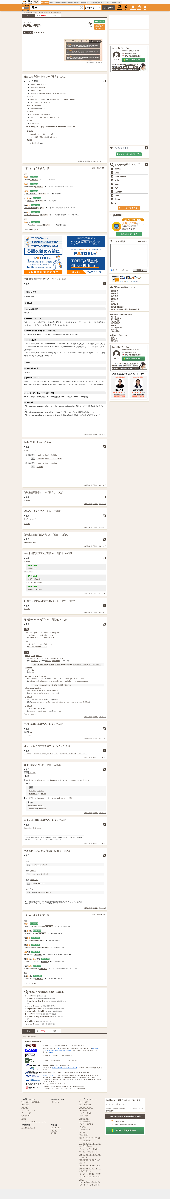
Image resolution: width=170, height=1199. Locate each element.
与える (54, 635)
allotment (44, 84)
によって (42, 678)
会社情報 (54, 1130)
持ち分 (33, 635)
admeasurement (39, 754)
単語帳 (112, 337)
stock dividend (52, 754)
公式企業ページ (56, 1128)
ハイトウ (32, 732)
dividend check (34, 1014)
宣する (33, 880)
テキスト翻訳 (119, 241)
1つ (32, 708)
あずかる (40, 791)
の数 (34, 708)
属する (78, 678)
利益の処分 (32, 568)
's (40, 637)
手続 (40, 589)
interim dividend (31, 194)
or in (38, 646)
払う (37, 126)
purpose (55, 693)
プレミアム (133, 9)
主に (33, 117)
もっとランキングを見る (129, 208)
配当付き (30, 131)
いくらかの (47, 658)
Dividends (30, 201)
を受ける (38, 105)
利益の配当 (31, 105)
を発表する (40, 805)
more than (43, 664)
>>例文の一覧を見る (31, 229)
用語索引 (89, 161)
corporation (55, 702)
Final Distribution (30, 208)
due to (47, 681)
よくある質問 (132, 1108)
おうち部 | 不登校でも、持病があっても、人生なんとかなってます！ (89, 1176)
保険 (33, 93)
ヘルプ (24, 1118)
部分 (56, 699)
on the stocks (69, 126)
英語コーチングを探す (104, 2)
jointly (33, 646)
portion (44, 637)
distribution (28, 572)
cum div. (49, 134)
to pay (54, 798)
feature (118, 199)
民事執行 (31, 589)
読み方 (26, 450)
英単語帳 (70, 2)
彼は (53, 685)
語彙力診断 (114, 339)
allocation (37, 688)
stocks (36, 961)
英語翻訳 (83, 2)
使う (33, 644)
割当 (33, 84)
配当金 (34, 102)
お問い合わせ (55, 1102)
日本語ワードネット (49, 1075)
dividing (57, 661)
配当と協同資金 (117, 307)
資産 (82, 678)
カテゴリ (103, 161)
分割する (35, 658)
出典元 (80, 161)
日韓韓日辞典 (83, 1118)
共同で (29, 644)
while (117, 203)
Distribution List (29, 187)
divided (43, 711)
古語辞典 (113, 325)
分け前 (34, 87)
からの (82, 665)
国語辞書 (113, 316)
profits (52, 99)
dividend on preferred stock (39, 1016)
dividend (42, 90)
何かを (29, 658)
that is (62, 702)
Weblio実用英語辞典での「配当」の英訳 (45, 278)
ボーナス (30, 670)
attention (57, 664)
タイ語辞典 (114, 329)
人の (29, 635)
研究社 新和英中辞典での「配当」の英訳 (45, 76)
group (85, 681)
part (26, 676)
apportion (47, 632)
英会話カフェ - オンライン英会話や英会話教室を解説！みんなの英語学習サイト (89, 1168)
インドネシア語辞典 (116, 327)
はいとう (33, 450)
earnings (43, 702)
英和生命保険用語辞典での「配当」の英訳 (46, 534)
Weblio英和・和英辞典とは (31, 1102)
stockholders (69, 99)
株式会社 (42, 699)
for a (43, 693)
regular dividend (34, 1008)
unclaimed (34, 933)
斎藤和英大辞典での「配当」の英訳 (42, 764)
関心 (85, 665)
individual (71, 681)
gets (38, 664)
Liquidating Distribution (33, 828)
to (36, 99)
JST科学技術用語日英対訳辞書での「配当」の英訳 (49, 600)
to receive (35, 874)
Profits (36, 968)
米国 (37, 117)
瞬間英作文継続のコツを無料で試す (99, 26)
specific (48, 693)
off (59, 117)
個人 (29, 678)
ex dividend (34, 114)
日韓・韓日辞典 (115, 323)
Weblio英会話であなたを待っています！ (129, 374)
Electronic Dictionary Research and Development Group (70, 1049)
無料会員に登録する (129, 234)
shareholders (84, 702)
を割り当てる (58, 658)
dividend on (32, 1021)
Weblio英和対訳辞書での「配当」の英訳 (45, 820)
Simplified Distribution (31, 215)
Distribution (28, 968)
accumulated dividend (37, 1011)
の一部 (33, 579)
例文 (38, 15)
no (37, 926)
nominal (26, 978)
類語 (54, 15)
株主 (29, 699)
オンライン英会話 (92, 2)
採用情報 (54, 1133)
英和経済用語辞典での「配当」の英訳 (43, 492)
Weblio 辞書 (27, 12)
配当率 (29, 140)
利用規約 (25, 1107)
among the (59, 99)
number (58, 711)
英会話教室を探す (117, 2)
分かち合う (97, 665)
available (118, 192)
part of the (35, 702)
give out (31, 637)
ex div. (46, 114)
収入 (48, 699)
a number (31, 711)
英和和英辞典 (45, 2)
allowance (27, 735)
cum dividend (35, 134)
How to (26, 954)
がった (69, 685)
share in (33, 108)
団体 (37, 678)
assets (30, 681)
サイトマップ (26, 1113)
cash (49, 685)
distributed (69, 702)
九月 (116, 188)
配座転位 (114, 293)
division (26, 940)
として (49, 635)
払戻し (38, 579)
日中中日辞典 (83, 1116)
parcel (27, 656)
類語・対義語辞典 (85, 1105)
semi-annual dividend (33, 947)
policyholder (61, 93)
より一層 (91, 665)
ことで (41, 658)
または (39, 635)
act (27, 926)
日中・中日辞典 (115, 322)
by (53, 661)
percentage (33, 676)
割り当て (32, 780)
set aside (37, 693)
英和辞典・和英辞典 (37, 12)
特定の (29, 690)
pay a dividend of (48, 126)
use (29, 646)
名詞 (39, 455)
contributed (57, 681)
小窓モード (119, 9)
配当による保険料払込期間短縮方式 (125, 309)
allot (32, 99)
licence (51, 1052)
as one (36, 637)
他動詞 (53, 455)
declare (34, 808)
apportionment (51, 458)
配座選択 (114, 299)
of (39, 661)
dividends (27, 500)
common (43, 646)
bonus (31, 672)
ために (39, 690)
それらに (56, 678)
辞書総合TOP (26, 1116)
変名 (46, 455)
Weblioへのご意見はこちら (115, 1104)
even (117, 184)
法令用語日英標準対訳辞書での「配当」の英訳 (48, 553)
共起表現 (64, 2)
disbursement (45, 93)
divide (42, 99)
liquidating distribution (33, 582)
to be (38, 711)
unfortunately (120, 176)
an (39, 84)
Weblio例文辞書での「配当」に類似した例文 (47, 850)
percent (61, 126)
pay (42, 102)
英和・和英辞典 (115, 320)
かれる (50, 690)
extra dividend (33, 1024)
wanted (37, 685)
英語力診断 (77, 2)
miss (117, 195)
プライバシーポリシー (29, 1110)
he (33, 685)
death (34, 664)
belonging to (38, 681)
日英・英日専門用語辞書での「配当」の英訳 (47, 745)
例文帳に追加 (34, 177)
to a (54, 93)
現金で (62, 685)
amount (48, 661)
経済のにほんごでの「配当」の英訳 (42, 511)
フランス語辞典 (84, 1121)
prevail (118, 169)
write (117, 180)
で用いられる (43, 117)
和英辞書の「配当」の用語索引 (29, 1036)
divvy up (55, 632)
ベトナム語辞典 (115, 331)
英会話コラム (114, 341)
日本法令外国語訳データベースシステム (64, 1068)
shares (32, 978)
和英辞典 (47, 12)
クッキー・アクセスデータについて (34, 1121)
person (78, 681)
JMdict (57, 1048)
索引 (84, 161)
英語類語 (58, 2)
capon (117, 172)
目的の (34, 690)
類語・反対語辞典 (116, 318)
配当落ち (30, 111)
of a (48, 702)
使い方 (126, 9)
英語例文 (52, 2)
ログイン (139, 9)
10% (70, 798)
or (48, 637)
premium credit (30, 542)
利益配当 (32, 791)
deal (32, 632)
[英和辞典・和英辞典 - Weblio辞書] (27, 1)
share (42, 87)
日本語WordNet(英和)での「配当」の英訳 (45, 619)
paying (33, 926)
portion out (38, 632)
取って (44, 690)
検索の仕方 (25, 1105)
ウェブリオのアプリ (28, 1127)
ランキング (96, 161)
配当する (30, 96)
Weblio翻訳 (142, 241)
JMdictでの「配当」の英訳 (37, 442)
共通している (48, 644)
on (59, 137)
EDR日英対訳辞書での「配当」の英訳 (43, 724)
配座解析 (114, 291)
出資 (29, 579)
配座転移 (114, 296)
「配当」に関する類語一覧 (30, 714)
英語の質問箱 (83, 1135)
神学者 (78, 665)
